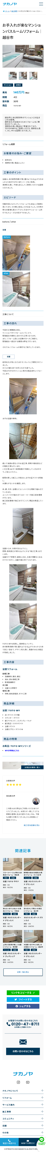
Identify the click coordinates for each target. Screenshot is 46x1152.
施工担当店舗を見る (32, 825)
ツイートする (25, 999)
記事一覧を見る (23, 972)
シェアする (25, 1006)
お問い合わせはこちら (23, 1051)
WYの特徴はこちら (12, 750)
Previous (4, 56)
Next (41, 56)
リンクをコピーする (21, 992)
